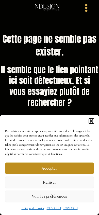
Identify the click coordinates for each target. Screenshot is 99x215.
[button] (91, 121)
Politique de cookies (33, 208)
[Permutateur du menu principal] (86, 8)
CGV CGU (54, 208)
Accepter (49, 168)
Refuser (49, 182)
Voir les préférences (49, 196)
